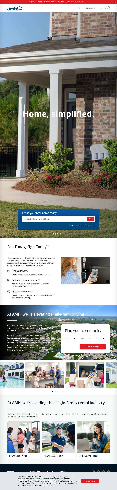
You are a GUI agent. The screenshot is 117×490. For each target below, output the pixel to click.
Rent (78, 8)
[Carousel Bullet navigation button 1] (55, 234)
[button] (56, 2)
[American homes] (14, 8)
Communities (90, 8)
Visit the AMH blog (88, 455)
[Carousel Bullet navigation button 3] (60, 234)
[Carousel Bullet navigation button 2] (57, 234)
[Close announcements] (115, 2)
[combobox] (58, 219)
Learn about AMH (18, 455)
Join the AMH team (53, 455)
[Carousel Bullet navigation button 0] (53, 234)
